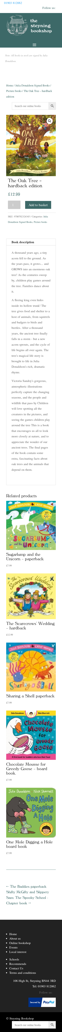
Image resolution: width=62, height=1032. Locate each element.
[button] (49, 121)
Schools (14, 959)
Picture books (14, 91)
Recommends (17, 964)
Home (9, 85)
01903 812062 (13, 3)
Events (13, 947)
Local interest (17, 952)
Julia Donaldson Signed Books (32, 85)
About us (15, 938)
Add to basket (38, 204)
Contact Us (16, 968)
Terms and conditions (22, 973)
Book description (23, 242)
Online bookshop (20, 943)
